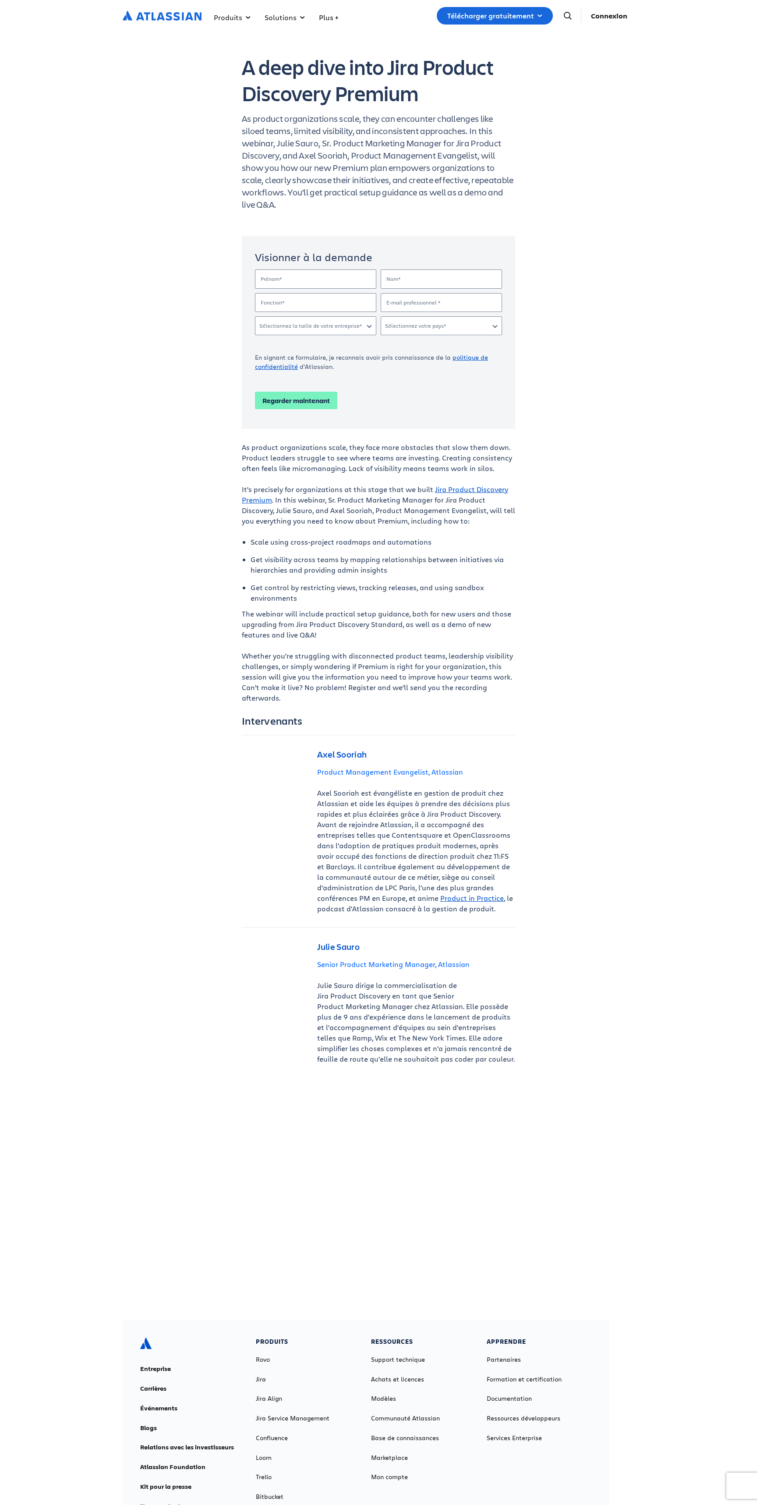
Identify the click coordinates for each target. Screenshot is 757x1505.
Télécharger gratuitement (490, 16)
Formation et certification (524, 1379)
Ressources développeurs (523, 1418)
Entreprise (155, 1368)
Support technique (398, 1359)
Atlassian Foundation (172, 1466)
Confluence (272, 1437)
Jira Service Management (292, 1418)
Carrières (153, 1388)
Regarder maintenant (296, 400)
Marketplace (389, 1457)
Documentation (509, 1398)
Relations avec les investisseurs (187, 1447)
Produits (228, 17)
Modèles (383, 1398)
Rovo (263, 1359)
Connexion (609, 16)
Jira (261, 1379)
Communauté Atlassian (405, 1418)
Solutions (281, 17)
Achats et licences (397, 1379)
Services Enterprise (514, 1437)
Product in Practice (472, 898)
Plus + (328, 17)
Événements (158, 1408)
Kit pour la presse (165, 1486)
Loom (264, 1457)
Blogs (148, 1427)
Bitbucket (269, 1496)
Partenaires (504, 1359)
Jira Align (269, 1398)
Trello (264, 1476)
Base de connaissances (405, 1437)
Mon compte (389, 1476)
